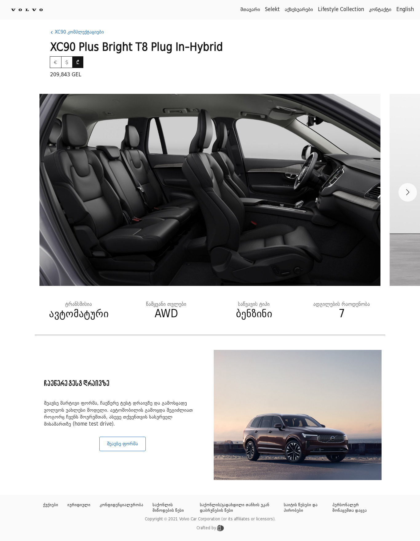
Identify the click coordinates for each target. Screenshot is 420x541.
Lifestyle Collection (341, 9)
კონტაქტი (380, 9)
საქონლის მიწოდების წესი (168, 508)
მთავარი (250, 9)
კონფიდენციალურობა (121, 505)
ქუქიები (50, 505)
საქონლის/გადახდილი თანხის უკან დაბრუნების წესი (234, 508)
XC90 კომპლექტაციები (78, 32)
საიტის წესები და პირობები (301, 508)
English (405, 9)
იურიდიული (78, 505)
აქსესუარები (299, 9)
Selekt (272, 9)
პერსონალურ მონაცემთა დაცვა (349, 508)
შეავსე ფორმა (122, 443)
